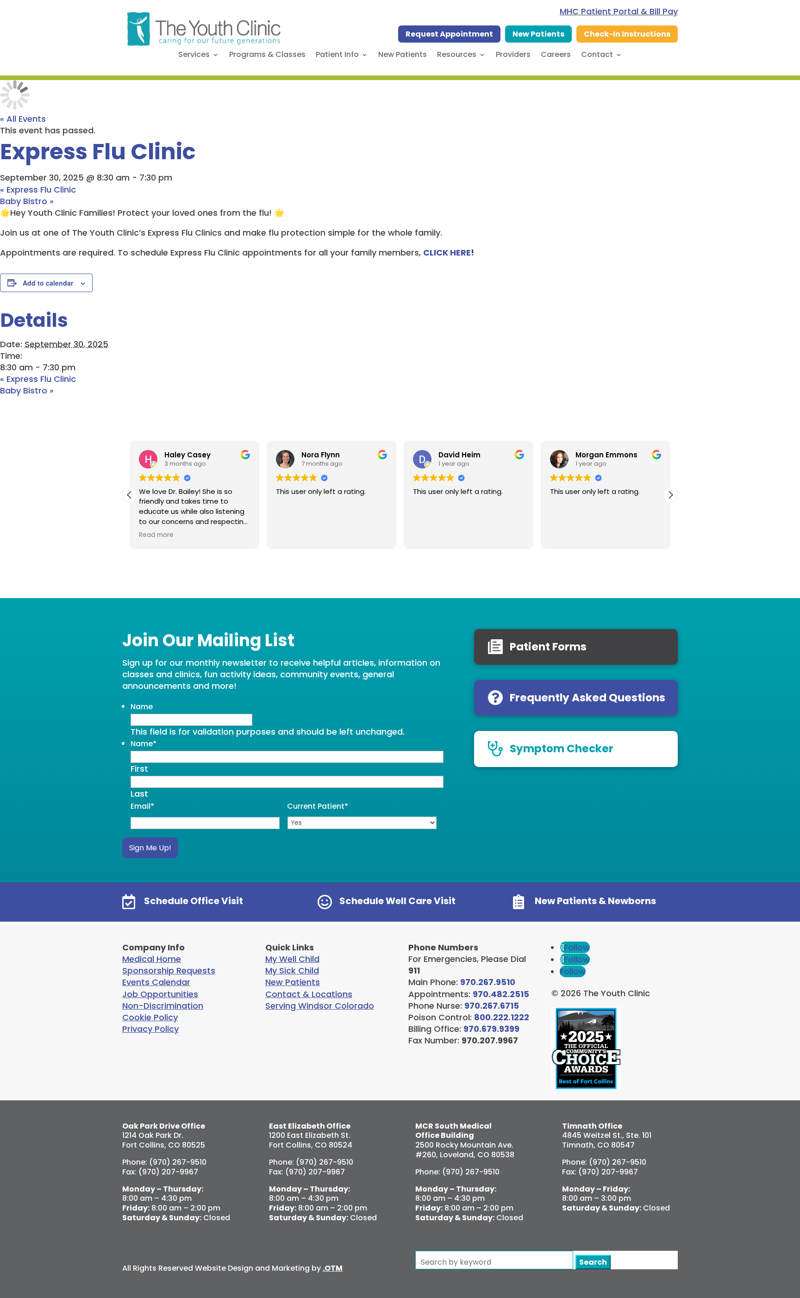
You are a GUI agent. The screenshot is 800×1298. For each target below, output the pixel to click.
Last (139, 793)
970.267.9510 (487, 982)
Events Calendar (156, 982)
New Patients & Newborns (595, 900)
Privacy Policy (150, 1029)
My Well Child (292, 959)
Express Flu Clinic (38, 189)
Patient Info (337, 55)
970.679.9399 (491, 1029)
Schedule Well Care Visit (397, 900)
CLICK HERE (447, 252)
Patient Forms (548, 646)
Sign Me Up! (150, 847)
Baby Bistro (27, 201)
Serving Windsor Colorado (319, 1005)
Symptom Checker (561, 748)
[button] (670, 495)
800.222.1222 (501, 1017)
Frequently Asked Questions (587, 697)
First (139, 768)
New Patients (538, 34)
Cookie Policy (150, 1017)
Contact (597, 55)
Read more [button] (156, 535)
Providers (513, 55)
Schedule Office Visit (193, 900)
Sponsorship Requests (168, 970)
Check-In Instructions (627, 34)
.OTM (333, 1268)
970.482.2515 (501, 994)
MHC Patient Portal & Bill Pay (619, 11)
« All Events (23, 119)
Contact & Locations (308, 994)
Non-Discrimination (162, 1005)
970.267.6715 (491, 1005)
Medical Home (151, 959)
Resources (456, 55)
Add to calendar (48, 282)
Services (194, 55)
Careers (556, 55)
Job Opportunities (160, 994)
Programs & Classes (267, 55)
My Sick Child (292, 970)
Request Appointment (449, 34)
